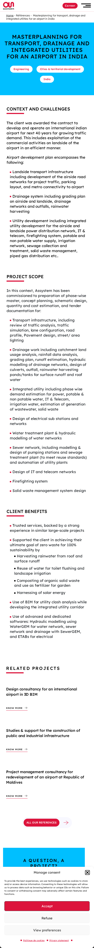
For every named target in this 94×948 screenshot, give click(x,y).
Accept (47, 906)
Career (70, 5)
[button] (87, 872)
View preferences (47, 930)
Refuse (47, 918)
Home (10, 15)
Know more (14, 708)
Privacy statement (59, 940)
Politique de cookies (34, 940)
